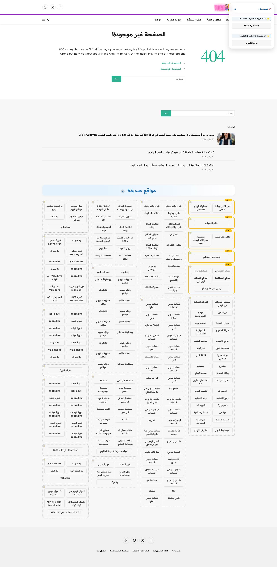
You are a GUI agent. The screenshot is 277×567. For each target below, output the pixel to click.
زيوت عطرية (174, 19)
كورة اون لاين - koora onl (76, 288)
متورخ (222, 365)
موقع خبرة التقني (222, 357)
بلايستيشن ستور (173, 461)
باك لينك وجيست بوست (174, 257)
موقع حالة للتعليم (173, 278)
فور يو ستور (152, 377)
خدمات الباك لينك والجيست (125, 208)
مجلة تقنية (174, 266)
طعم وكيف (222, 405)
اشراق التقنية (200, 301)
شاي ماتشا (174, 498)
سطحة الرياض (125, 380)
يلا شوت (125, 272)
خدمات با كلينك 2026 (125, 239)
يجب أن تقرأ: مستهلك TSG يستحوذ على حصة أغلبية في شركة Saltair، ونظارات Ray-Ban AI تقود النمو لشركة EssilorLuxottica (146, 134)
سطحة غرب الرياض (103, 400)
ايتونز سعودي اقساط (174, 337)
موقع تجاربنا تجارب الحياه (103, 239)
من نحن (176, 550)
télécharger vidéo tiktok (65, 512)
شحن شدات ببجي (174, 432)
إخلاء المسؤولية (160, 550)
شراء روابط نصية (174, 215)
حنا (174, 490)
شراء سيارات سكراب (103, 421)
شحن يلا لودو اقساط (152, 337)
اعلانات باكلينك (103, 255)
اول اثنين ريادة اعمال (222, 208)
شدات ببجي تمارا (152, 305)
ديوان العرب (125, 248)
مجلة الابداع (201, 373)
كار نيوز (201, 348)
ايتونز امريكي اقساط (152, 411)
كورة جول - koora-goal (76, 253)
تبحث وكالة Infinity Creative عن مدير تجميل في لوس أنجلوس (180, 152)
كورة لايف (76, 321)
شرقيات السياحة (200, 421)
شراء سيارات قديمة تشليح (114, 451)
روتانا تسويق (222, 373)
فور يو (152, 420)
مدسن (200, 365)
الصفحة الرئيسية (171, 68)
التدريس (173, 234)
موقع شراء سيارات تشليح (103, 432)
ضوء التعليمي (222, 270)
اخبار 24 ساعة (151, 276)
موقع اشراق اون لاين (200, 279)
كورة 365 (125, 464)
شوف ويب (200, 323)
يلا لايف (114, 482)
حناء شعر (152, 480)
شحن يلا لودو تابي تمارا (152, 401)
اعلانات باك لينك (125, 257)
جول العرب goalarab (125, 473)
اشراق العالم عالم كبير (152, 236)
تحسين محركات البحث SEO (201, 240)
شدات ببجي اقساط (174, 305)
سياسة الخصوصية (119, 550)
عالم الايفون (222, 340)
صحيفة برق (200, 270)
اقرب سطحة (103, 408)
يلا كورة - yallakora (54, 288)
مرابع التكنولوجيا (200, 314)
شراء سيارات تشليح (125, 432)
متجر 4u (173, 388)
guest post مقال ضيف (103, 208)
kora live (54, 313)
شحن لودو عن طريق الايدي (152, 443)
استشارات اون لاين (200, 382)
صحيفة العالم (151, 287)
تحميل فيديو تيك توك (54, 493)
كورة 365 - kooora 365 (76, 299)
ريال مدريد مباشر (125, 291)
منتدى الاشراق (173, 244)
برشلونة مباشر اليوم (54, 208)
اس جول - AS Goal (54, 299)
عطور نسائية (193, 19)
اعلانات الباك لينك (152, 225)
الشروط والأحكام (141, 550)
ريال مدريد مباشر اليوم (76, 208)
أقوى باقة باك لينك (103, 229)
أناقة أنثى (200, 355)
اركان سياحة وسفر (211, 288)
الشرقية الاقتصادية (200, 332)
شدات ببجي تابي (152, 316)
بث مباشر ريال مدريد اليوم (103, 473)
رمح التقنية (222, 398)
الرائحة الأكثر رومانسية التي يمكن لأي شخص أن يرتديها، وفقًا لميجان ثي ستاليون (172, 165)
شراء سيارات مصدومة (103, 442)
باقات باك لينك (152, 213)
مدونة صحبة (222, 419)
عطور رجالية (213, 19)
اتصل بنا (101, 550)
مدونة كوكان (200, 340)
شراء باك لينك (173, 206)
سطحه (103, 380)
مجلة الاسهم (222, 330)
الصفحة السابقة (171, 63)
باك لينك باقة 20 (103, 218)
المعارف (222, 390)
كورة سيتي (103, 464)
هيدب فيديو (200, 390)
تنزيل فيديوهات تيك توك (76, 503)
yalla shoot (103, 272)
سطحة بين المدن (125, 389)
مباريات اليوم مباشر (125, 281)
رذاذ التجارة (200, 398)
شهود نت (200, 405)
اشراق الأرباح (200, 430)
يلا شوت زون (76, 470)
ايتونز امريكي (152, 325)
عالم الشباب (211, 223)
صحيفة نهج (222, 348)
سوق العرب (125, 216)
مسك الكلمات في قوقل (222, 303)
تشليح (125, 419)
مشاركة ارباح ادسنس (201, 208)
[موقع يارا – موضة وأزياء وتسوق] (224, 7)
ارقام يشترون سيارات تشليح (125, 442)
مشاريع (103, 248)
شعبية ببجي (173, 451)
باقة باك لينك (222, 236)
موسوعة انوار (222, 430)
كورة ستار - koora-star (54, 242)
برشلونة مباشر (103, 279)
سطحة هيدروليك (103, 389)
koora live (54, 261)
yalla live (65, 227)
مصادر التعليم (151, 255)
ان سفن (222, 312)
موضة (158, 19)
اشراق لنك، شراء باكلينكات (173, 225)
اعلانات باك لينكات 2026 (65, 450)
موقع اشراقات (222, 277)
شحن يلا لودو (174, 441)
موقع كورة (65, 370)
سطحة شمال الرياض (125, 400)
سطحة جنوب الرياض (125, 410)
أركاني (222, 412)
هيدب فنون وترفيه (174, 289)
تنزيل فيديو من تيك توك (76, 493)
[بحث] (48, 19)
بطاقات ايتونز (152, 451)
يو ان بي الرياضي (152, 268)
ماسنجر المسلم (211, 257)
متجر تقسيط (152, 356)
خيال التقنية (222, 323)
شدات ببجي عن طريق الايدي (152, 390)
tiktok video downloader (54, 503)
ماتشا (152, 490)
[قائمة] (43, 19)
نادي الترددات (222, 380)
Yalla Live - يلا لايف (54, 278)
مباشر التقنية (200, 412)
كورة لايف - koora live (76, 414)
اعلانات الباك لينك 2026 (152, 246)
